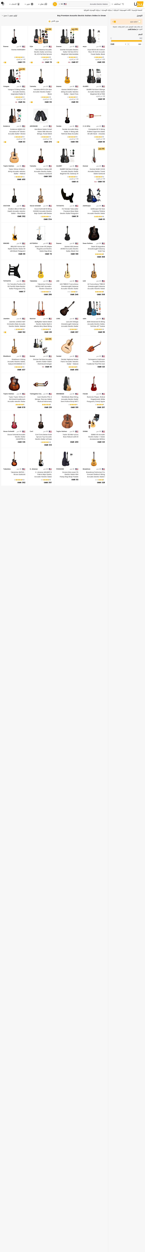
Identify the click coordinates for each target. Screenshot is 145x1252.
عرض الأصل (55, 21)
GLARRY (85, 87)
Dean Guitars (88, 244)
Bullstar (33, 319)
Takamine (33, 281)
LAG (84, 281)
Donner (59, 47)
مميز (5, 15)
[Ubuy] (138, 4)
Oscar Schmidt (35, 206)
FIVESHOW (60, 469)
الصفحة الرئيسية (137, 10)
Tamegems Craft (36, 394)
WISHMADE (60, 394)
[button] (42, 4)
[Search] (55, 4)
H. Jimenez (34, 469)
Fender (58, 126)
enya (84, 47)
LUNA (58, 319)
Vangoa (6, 87)
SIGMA (85, 432)
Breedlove (86, 469)
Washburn (7, 356)
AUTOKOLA (34, 244)
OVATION (6, 206)
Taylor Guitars (8, 166)
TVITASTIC (60, 206)
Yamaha (33, 87)
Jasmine (6, 319)
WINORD (6, 244)
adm (84, 319)
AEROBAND (34, 126)
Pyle (31, 47)
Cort (31, 432)
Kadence (6, 126)
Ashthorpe (87, 206)
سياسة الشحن (132, 29)
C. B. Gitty (86, 126)
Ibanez (5, 47)
